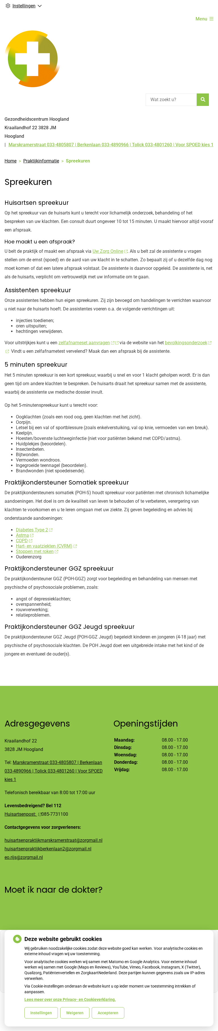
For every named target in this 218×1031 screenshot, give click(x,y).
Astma (22, 535)
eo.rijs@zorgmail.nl (24, 857)
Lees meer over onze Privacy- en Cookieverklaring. (70, 999)
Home (10, 161)
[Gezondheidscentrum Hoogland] (32, 58)
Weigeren (74, 1013)
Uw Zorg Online (108, 251)
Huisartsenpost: (21, 814)
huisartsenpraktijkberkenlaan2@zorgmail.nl (48, 848)
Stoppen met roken (35, 551)
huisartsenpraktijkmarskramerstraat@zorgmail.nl (53, 840)
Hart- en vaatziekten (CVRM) (44, 546)
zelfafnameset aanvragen (84, 342)
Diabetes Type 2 (32, 530)
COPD (22, 540)
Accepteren (108, 1013)
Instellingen (41, 1013)
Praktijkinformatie (41, 161)
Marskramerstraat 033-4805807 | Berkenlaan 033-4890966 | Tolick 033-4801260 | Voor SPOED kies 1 (54, 771)
